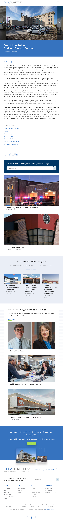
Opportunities (48, 488)
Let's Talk (31, 443)
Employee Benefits (50, 492)
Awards (20, 490)
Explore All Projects (31, 269)
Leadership (34, 496)
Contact (37, 469)
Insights (21, 485)
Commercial (7, 488)
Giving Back (34, 494)
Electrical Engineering (11, 139)
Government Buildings (11, 128)
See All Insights (12, 319)
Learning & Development (38, 492)
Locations (51, 469)
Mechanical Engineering (11, 141)
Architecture (8, 136)
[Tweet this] (9, 154)
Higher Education (8, 494)
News (19, 492)
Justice (6, 131)
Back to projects (9, 62)
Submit (54, 168)
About (34, 485)
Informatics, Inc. (49, 509)
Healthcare (6, 492)
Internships (48, 490)
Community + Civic (8, 496)
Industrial (6, 498)
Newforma (15, 504)
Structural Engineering (11, 144)
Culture (33, 490)
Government (7, 490)
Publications (21, 488)
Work (6, 485)
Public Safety (8, 134)
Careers (48, 485)
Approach (34, 488)
